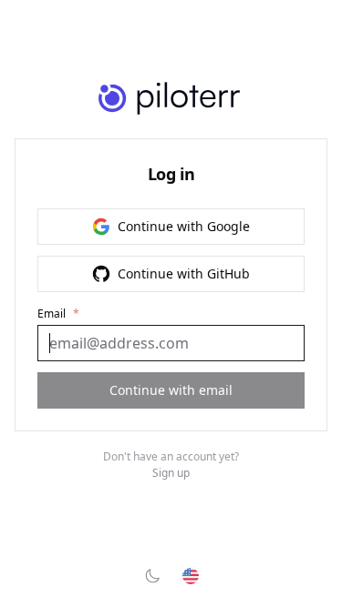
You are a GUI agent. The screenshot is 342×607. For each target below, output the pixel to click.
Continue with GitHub (184, 273)
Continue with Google (184, 226)
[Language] (190, 576)
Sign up (171, 473)
